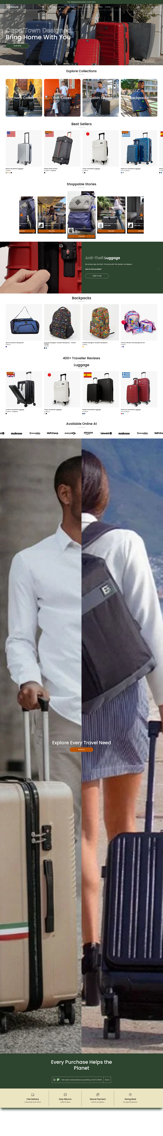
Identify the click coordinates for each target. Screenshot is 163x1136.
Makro (117, 1122)
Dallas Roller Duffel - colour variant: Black (44, 172)
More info (107, 1079)
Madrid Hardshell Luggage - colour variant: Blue (161, 172)
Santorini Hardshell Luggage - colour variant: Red (121, 413)
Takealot (118, 1119)
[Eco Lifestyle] (13, 7)
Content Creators (64, 1122)
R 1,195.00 (8, 170)
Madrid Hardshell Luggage (91, 409)
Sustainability (62, 1125)
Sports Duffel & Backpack (15, 342)
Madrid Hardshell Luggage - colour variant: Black (159, 172)
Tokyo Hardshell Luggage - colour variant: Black (84, 172)
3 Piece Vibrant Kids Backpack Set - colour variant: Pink (121, 346)
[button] (54, 7)
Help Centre (62, 1116)
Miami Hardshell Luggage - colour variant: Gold (7, 172)
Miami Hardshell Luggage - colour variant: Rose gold (9, 172)
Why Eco (22, 1122)
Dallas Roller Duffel (50, 168)
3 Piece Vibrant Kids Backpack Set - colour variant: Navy (123, 346)
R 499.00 (46, 346)
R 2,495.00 (85, 170)
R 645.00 (8, 344)
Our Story (80, 1116)
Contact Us (62, 1119)
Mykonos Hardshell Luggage (130, 168)
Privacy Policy (101, 1116)
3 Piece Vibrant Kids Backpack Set (133, 342)
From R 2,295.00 (125, 170)
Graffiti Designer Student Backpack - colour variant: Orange (83, 346)
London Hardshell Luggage (15, 409)
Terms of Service (102, 1119)
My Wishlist (42, 1119)
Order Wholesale (83, 1125)
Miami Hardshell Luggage (14, 168)
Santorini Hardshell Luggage (131, 409)
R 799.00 (123, 344)
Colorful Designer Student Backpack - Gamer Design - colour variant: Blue (46, 348)
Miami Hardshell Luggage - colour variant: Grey (6, 172)
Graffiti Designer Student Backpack (94, 342)
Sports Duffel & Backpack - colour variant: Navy (6, 346)
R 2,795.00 (85, 411)
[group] (81, 2)
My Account (42, 1116)
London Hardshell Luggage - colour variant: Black (6, 413)
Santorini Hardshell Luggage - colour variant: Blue (123, 413)
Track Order (43, 1122)
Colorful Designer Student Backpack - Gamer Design (60, 343)
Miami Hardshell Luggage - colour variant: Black (11, 172)
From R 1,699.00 (125, 411)
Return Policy (101, 1122)
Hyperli (118, 1125)
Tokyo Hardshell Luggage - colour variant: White (83, 172)
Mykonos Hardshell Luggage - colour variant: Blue (121, 172)
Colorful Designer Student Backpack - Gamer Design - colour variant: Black (44, 348)
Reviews (22, 1125)
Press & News (82, 1122)
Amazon (118, 1116)
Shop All (81, 749)
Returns (41, 1125)
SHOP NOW (17, 46)
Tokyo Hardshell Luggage (91, 168)
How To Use (97, 276)
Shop (21, 1116)
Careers (80, 1119)
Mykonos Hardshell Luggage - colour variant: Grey (123, 172)
